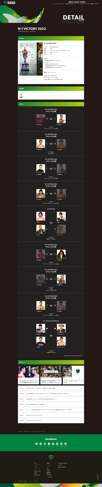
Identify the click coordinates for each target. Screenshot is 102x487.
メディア (36, 466)
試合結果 (35, 473)
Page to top (97, 477)
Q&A (47, 468)
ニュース (35, 463)
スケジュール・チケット (27, 431)
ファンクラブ (60, 465)
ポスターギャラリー (37, 475)
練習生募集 (48, 472)
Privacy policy (35, 481)
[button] (30, 74)
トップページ (20, 431)
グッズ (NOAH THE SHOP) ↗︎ (63, 463)
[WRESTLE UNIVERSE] (21, 95)
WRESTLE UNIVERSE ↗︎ (62, 467)
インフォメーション (37, 464)
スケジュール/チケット (37, 471)
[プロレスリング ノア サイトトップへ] (9, 2)
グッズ (36, 468)
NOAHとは (48, 470)
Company (30, 481)
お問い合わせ (49, 474)
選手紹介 (48, 463)
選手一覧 (48, 466)
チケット (36, 467)
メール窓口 (55, 77)
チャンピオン (49, 464)
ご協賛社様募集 (49, 477)
